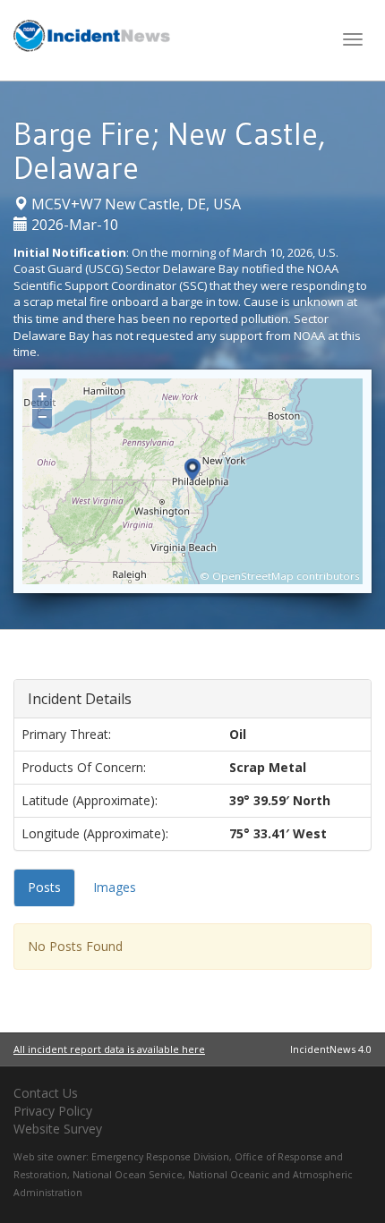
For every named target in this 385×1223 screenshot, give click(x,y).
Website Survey (57, 1128)
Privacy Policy (52, 1110)
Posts (44, 887)
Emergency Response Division (160, 1157)
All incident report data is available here (109, 1049)
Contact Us (45, 1092)
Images (114, 887)
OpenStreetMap (253, 575)
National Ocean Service (128, 1174)
